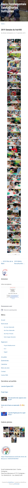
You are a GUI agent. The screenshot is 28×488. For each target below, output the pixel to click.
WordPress (11, 482)
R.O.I (5, 348)
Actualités (4, 357)
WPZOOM (16, 484)
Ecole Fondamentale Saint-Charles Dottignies (13, 7)
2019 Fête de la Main (7, 262)
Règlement (4, 342)
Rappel (5, 352)
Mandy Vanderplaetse (8, 33)
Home (2, 24)
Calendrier (4, 364)
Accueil (3, 320)
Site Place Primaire (8, 333)
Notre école (4, 324)
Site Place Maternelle (9, 330)
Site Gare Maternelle (9, 327)
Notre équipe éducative (10, 337)
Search (25, 18)
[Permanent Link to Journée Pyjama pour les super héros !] (4, 414)
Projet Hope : (4, 392)
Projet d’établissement (9, 345)
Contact (3, 371)
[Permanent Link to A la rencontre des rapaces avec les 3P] (4, 399)
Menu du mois (5, 368)
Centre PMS (4, 375)
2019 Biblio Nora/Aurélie (19, 262)
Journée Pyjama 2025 (7, 386)
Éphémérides (5, 360)
